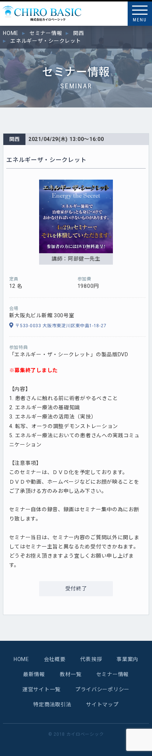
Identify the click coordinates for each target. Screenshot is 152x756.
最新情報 (34, 674)
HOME (21, 659)
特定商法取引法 (52, 704)
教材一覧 (71, 674)
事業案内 (127, 659)
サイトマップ (102, 704)
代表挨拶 (91, 659)
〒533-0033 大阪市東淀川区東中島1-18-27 (60, 325)
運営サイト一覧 (42, 689)
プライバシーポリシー (102, 689)
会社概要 (55, 659)
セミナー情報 (112, 674)
